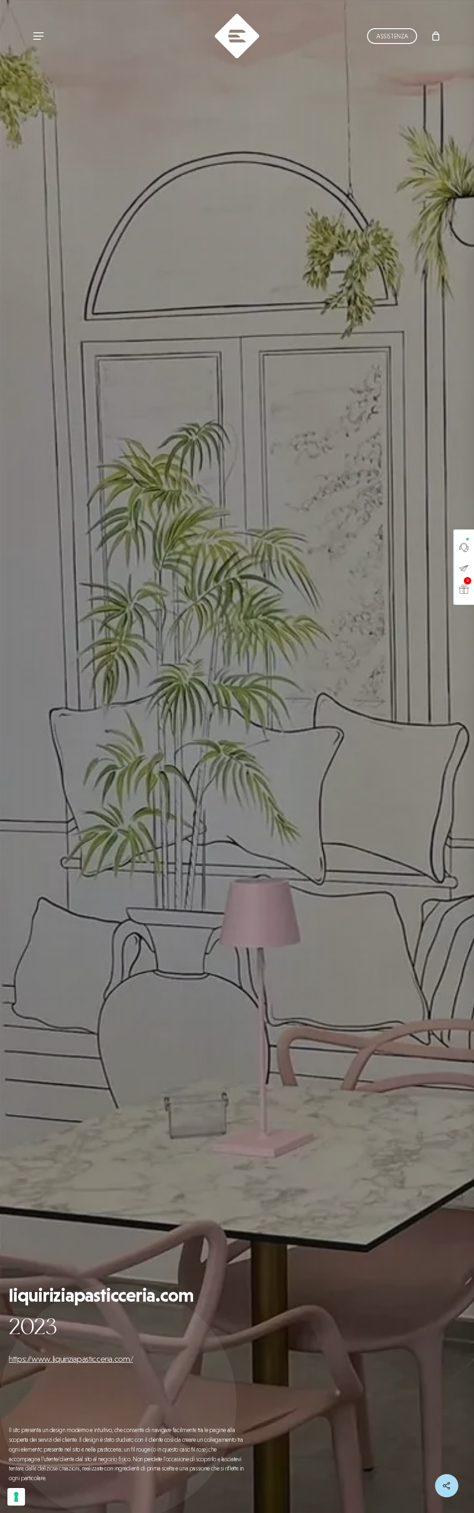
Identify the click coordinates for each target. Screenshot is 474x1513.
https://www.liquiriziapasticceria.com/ (71, 1359)
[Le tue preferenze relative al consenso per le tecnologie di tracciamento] (16, 1497)
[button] (38, 36)
